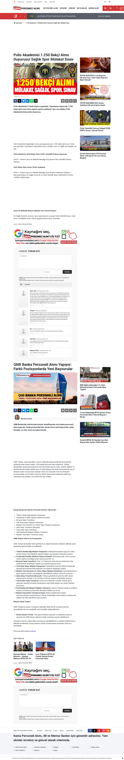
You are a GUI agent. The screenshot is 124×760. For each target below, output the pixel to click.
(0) (43, 305)
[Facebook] (15, 101)
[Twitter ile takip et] (94, 730)
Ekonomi (63, 8)
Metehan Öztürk (26, 419)
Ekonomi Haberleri (40, 747)
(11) (39, 305)
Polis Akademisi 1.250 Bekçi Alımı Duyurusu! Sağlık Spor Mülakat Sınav (48, 23)
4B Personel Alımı (50, 8)
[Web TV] (105, 2)
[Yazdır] (63, 101)
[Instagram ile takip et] (103, 730)
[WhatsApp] (31, 101)
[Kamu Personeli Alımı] (27, 8)
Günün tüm (104, 16)
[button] (67, 101)
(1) (38, 323)
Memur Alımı (94, 8)
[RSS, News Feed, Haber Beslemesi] (108, 730)
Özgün (55, 750)
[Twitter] (19, 101)
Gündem (72, 8)
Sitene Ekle (52, 2)
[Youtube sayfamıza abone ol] (99, 730)
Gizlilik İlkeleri (70, 730)
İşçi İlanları (82, 8)
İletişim (62, 730)
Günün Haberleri (38, 2)
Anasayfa (39, 730)
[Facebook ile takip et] (90, 730)
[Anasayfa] (15, 2)
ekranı (33, 631)
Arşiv (45, 2)
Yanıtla (33, 305)
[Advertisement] (62, 39)
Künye (55, 730)
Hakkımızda (21, 2)
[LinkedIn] (27, 101)
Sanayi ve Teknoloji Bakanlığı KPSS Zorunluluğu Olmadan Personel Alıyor (60, 16)
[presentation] (20, 16)
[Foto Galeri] (109, 2)
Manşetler (28, 2)
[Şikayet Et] (69, 305)
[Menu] (105, 8)
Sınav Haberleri (20, 750)
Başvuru (36, 750)
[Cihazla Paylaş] (36, 101)
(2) (38, 333)
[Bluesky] (23, 101)
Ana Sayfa (19, 23)
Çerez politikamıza (102, 758)
